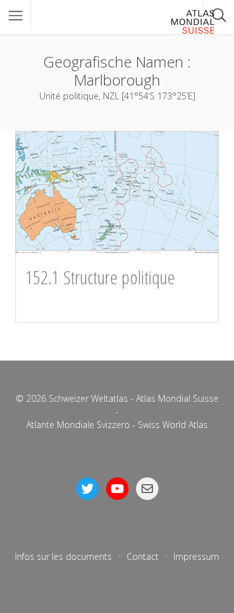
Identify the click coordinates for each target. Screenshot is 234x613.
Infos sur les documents (63, 556)
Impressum (196, 556)
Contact (142, 556)
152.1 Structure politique (100, 277)
